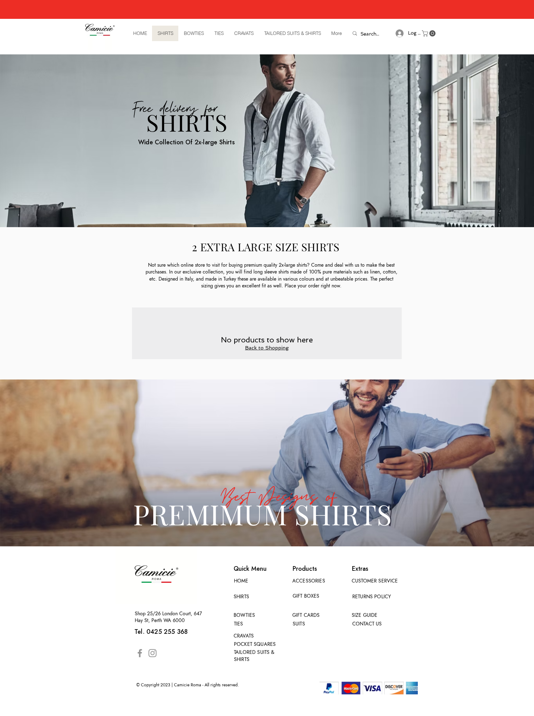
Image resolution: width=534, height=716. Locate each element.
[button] (429, 33)
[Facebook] (139, 653)
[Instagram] (152, 653)
